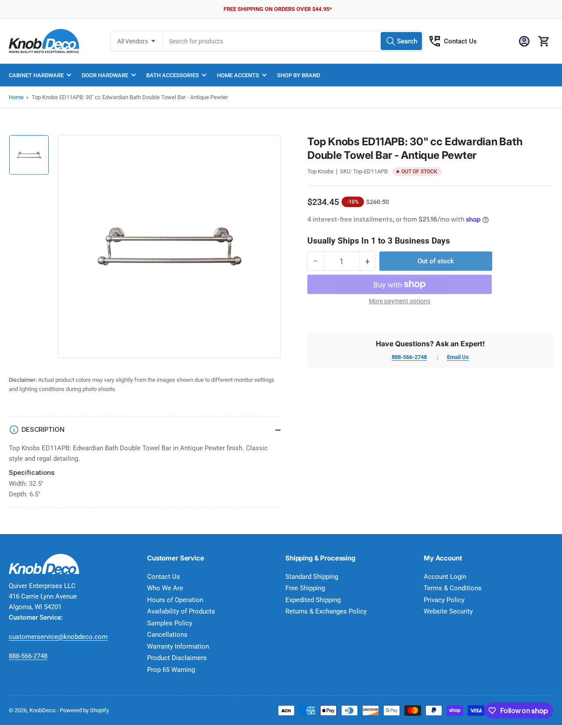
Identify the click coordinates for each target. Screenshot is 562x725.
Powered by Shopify (84, 710)
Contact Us (460, 41)
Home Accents (238, 75)
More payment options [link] (399, 301)
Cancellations (167, 635)
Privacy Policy (444, 600)
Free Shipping (305, 588)
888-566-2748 (409, 357)
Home (16, 97)
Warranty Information (178, 646)
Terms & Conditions (453, 588)
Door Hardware (105, 75)
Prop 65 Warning (171, 670)
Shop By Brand (298, 75)
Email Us (458, 357)
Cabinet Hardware (36, 75)
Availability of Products (181, 611)
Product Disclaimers (177, 658)
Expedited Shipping (313, 600)
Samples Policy (169, 623)
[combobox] (292, 41)
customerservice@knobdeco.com (58, 637)
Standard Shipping (311, 577)
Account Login (445, 577)
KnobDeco (42, 710)
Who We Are (165, 588)
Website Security (448, 611)
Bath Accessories (172, 75)
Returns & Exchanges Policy (326, 611)
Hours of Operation (175, 600)
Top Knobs (320, 171)
